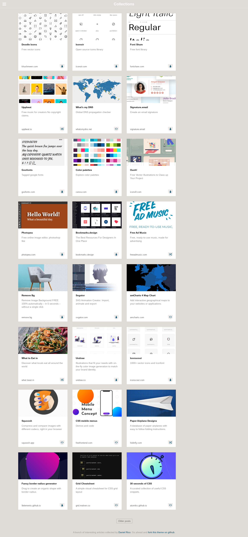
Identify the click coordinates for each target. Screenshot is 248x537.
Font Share (136, 44)
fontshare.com (137, 66)
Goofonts (27, 170)
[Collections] (124, 4)
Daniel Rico (124, 532)
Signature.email (139, 107)
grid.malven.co (83, 505)
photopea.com (28, 254)
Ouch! (133, 170)
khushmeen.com (30, 66)
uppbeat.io (27, 129)
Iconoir (80, 44)
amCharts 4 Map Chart (143, 295)
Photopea (27, 232)
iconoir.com (81, 66)
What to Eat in (30, 358)
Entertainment (10, 23)
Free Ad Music (138, 232)
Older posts (124, 521)
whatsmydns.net (84, 129)
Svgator (80, 295)
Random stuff (10, 27)
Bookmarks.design (86, 232)
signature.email (137, 129)
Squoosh (27, 420)
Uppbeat (26, 107)
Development (10, 18)
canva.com (81, 192)
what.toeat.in (28, 380)
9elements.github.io (31, 505)
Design (7, 14)
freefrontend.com (84, 443)
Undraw (80, 358)
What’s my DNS (84, 107)
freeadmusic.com (138, 254)
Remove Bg (28, 295)
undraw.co (81, 380)
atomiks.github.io (138, 505)
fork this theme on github (161, 532)
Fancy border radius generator (39, 483)
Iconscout (136, 358)
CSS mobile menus (86, 420)
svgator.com (82, 317)
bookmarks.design (85, 254)
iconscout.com (137, 380)
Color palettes (84, 170)
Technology (9, 31)
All (4, 9)
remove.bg (27, 317)
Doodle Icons (29, 44)
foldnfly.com (136, 443)
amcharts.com (137, 317)
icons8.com (135, 192)
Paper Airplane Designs (143, 420)
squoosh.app (28, 443)
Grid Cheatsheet (85, 483)
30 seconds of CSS (141, 483)
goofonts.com (28, 192)
